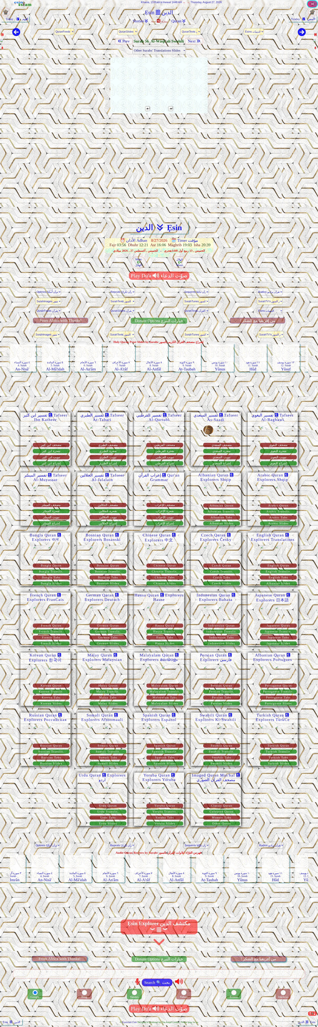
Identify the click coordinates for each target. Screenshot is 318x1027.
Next (191, 41)
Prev (126, 41)
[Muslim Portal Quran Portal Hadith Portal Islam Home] (312, 7)
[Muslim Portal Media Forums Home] (5, 13)
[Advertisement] (159, 139)
